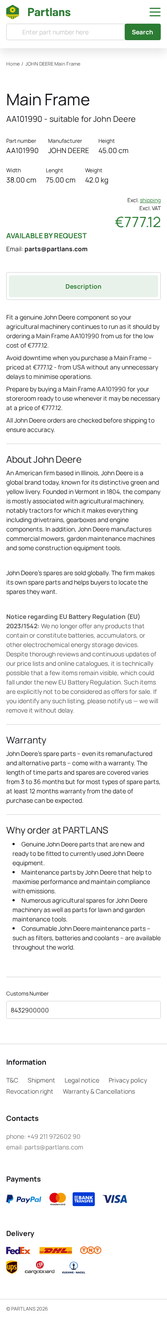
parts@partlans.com (56, 249)
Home (13, 64)
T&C (12, 1080)
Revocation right (29, 1091)
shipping (150, 200)
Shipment (41, 1080)
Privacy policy (128, 1080)
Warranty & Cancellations (99, 1091)
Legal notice (82, 1080)
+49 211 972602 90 (54, 1136)
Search (142, 32)
